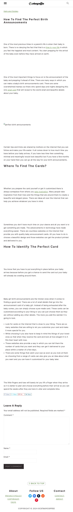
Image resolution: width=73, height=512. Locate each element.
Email (7, 457)
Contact (59, 496)
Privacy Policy (13, 496)
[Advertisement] (36, 33)
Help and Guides (11, 11)
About (59, 499)
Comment (9, 415)
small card (12, 90)
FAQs (13, 502)
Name (7, 448)
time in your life (52, 47)
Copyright (13, 499)
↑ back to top (36, 483)
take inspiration (41, 192)
